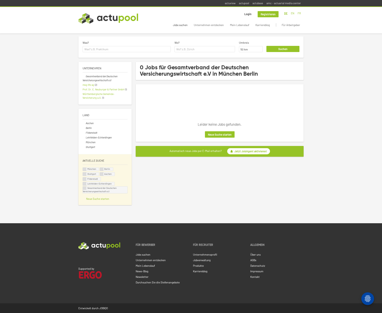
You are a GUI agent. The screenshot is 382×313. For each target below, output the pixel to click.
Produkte (198, 265)
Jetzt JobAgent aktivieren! (250, 151)
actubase (257, 3)
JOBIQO (103, 308)
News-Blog (142, 271)
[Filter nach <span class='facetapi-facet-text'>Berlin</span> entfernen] (101, 169)
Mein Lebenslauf (239, 25)
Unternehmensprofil (205, 254)
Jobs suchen (180, 25)
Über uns (255, 254)
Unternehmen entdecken (209, 25)
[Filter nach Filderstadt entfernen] (84, 132)
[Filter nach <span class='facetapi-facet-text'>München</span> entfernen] (84, 169)
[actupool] (108, 18)
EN (292, 13)
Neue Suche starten (220, 134)
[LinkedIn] (80, 257)
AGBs (253, 260)
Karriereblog (262, 25)
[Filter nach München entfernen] (84, 142)
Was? (86, 42)
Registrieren (268, 14)
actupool (244, 3)
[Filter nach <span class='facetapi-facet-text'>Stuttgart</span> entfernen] (84, 174)
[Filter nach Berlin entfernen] (84, 127)
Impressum (256, 271)
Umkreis (244, 42)
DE (285, 13)
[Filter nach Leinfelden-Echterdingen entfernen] (84, 137)
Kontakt (255, 276)
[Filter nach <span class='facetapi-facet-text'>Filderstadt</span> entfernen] (84, 179)
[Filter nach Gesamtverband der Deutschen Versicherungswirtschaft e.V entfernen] (84, 76)
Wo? (176, 42)
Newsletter (142, 276)
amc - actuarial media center (283, 3)
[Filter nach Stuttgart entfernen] (84, 147)
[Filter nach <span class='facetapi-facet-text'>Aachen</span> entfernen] (101, 174)
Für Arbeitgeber (291, 25)
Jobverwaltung (201, 260)
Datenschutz (257, 265)
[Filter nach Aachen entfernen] (84, 123)
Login (247, 14)
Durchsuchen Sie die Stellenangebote (158, 282)
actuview (230, 3)
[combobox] (127, 49)
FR (299, 13)
